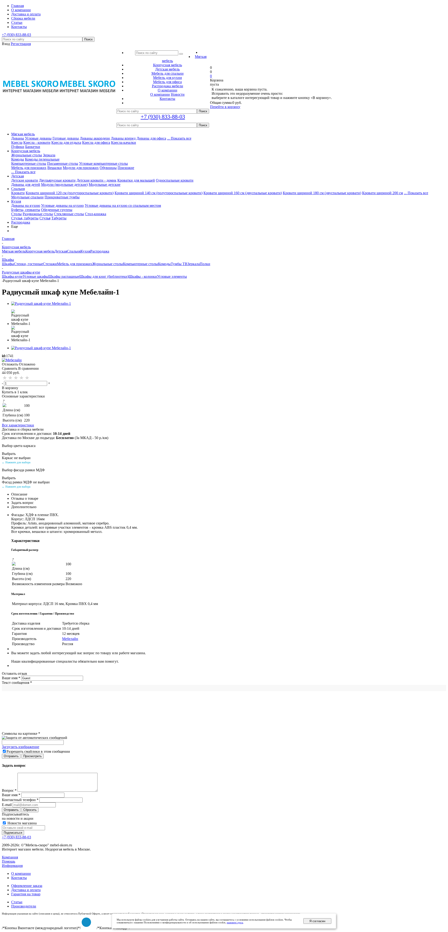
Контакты (19, 878)
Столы (16, 214)
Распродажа (20, 222)
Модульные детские (104, 184)
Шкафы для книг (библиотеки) (104, 276)
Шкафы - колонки (143, 276)
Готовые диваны (65, 138)
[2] (10, 378)
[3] (16, 378)
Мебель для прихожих (28, 168)
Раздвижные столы (38, 214)
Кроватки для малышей (136, 180)
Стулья (44, 218)
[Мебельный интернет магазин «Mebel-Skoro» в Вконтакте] (86, 922)
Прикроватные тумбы (62, 197)
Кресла (16, 142)
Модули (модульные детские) (64, 184)
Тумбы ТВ (179, 264)
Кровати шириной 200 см (382, 193)
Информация (12, 866)
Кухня (16, 201)
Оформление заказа (26, 886)
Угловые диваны (38, 138)
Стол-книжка (95, 214)
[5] (27, 378)
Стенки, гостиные (28, 264)
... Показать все (179, 138)
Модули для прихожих (81, 168)
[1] (5, 378)
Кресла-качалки (123, 142)
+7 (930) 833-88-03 (16, 35)
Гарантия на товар (25, 894)
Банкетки (32, 147)
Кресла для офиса (96, 142)
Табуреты (58, 218)
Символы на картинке (21, 733)
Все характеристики (18, 425)
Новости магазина (22, 823)
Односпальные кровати (174, 180)
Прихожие (126, 168)
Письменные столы (62, 163)
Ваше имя (11, 678)
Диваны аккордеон (95, 138)
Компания (10, 857)
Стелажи (50, 264)
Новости (178, 94)
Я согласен (317, 921)
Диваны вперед (123, 138)
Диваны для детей (25, 184)
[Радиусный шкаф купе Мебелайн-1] (41, 304)
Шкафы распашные (63, 276)
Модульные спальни (27, 197)
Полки (205, 264)
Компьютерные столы (28, 163)
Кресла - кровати (36, 142)
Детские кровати (24, 180)
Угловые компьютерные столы (103, 163)
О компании (160, 94)
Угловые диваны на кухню (62, 206)
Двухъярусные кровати (57, 180)
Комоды (17, 159)
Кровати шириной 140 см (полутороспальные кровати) (159, 193)
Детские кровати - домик (96, 180)
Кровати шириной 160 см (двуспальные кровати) (242, 193)
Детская (17, 176)
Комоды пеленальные (42, 159)
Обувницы (108, 168)
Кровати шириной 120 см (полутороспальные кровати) (70, 193)
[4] (21, 378)
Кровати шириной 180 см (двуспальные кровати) (322, 193)
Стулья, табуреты (24, 218)
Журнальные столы (26, 155)
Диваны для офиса (151, 138)
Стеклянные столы (69, 214)
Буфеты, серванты (25, 210)
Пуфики (17, 147)
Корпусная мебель (25, 151)
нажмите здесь (235, 922)
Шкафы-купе (12, 276)
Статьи (16, 902)
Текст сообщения (17, 683)
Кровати (18, 193)
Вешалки (54, 168)
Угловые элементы (172, 276)
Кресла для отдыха (66, 142)
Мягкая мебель (23, 134)
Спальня (18, 189)
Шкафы (8, 264)
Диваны (17, 138)
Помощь (8, 861)
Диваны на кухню (25, 206)
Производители (23, 906)
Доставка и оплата (26, 890)
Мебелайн (70, 639)
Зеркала (49, 155)
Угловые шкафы (35, 276)
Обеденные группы (56, 210)
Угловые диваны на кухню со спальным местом (123, 206)
